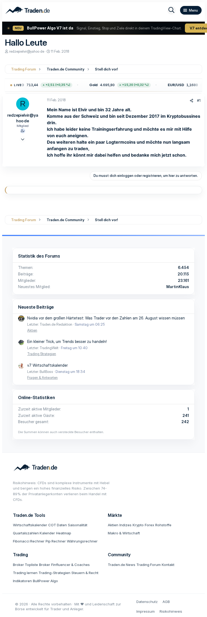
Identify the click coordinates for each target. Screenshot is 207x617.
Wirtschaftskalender (30, 525)
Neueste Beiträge (36, 307)
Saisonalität (77, 525)
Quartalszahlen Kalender (34, 533)
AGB (166, 601)
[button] (118, 85)
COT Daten (57, 525)
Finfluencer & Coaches (70, 564)
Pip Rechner (56, 541)
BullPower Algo (45, 581)
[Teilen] (191, 100)
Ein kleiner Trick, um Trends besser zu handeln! (67, 341)
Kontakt (168, 564)
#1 (199, 100)
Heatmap (63, 533)
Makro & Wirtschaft (124, 533)
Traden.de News (121, 564)
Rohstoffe (163, 525)
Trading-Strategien (54, 573)
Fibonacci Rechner (28, 541)
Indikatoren (22, 581)
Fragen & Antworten (42, 377)
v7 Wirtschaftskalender (47, 365)
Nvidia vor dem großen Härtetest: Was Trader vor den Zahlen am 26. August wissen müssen (106, 318)
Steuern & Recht (84, 573)
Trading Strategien (41, 354)
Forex (149, 525)
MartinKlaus (177, 286)
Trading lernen (25, 573)
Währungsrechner (82, 541)
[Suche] (171, 10)
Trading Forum (148, 564)
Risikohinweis (171, 611)
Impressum (145, 611)
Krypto (138, 525)
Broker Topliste (25, 564)
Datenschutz (147, 601)
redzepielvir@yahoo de (26, 51)
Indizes (125, 525)
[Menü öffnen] (191, 10)
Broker (44, 564)
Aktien (32, 330)
